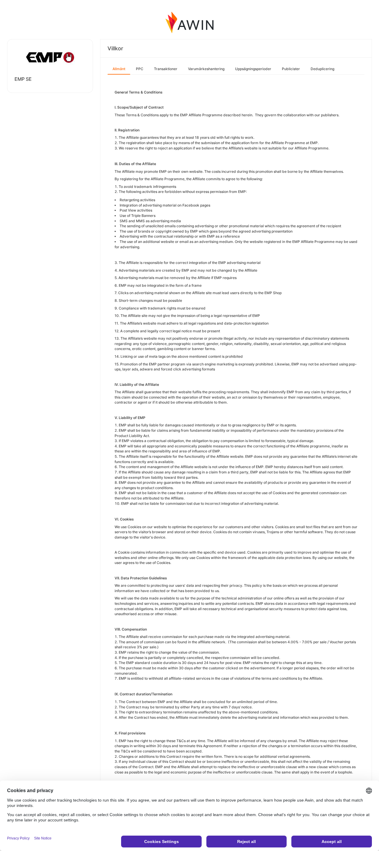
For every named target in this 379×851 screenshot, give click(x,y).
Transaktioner (165, 69)
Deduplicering (322, 69)
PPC (139, 69)
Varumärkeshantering (206, 69)
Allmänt (119, 69)
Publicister (291, 69)
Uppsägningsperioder (253, 69)
